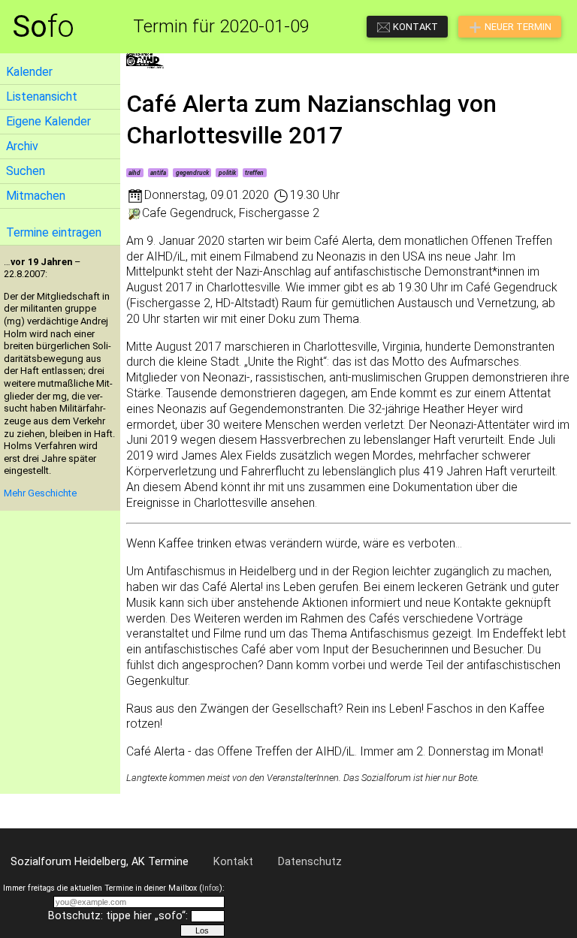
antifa (158, 172)
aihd (134, 172)
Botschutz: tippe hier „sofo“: (118, 915)
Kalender (29, 72)
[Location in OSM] (134, 213)
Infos (210, 888)
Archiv (22, 146)
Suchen (25, 171)
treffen (254, 172)
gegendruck (192, 172)
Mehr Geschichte (40, 493)
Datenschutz (310, 861)
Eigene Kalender (48, 121)
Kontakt (233, 861)
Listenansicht (41, 96)
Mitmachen (35, 196)
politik (227, 172)
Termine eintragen (53, 232)
